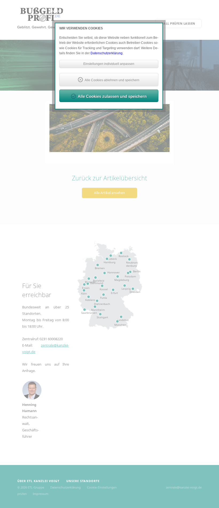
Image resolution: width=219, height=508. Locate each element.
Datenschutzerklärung (107, 53)
